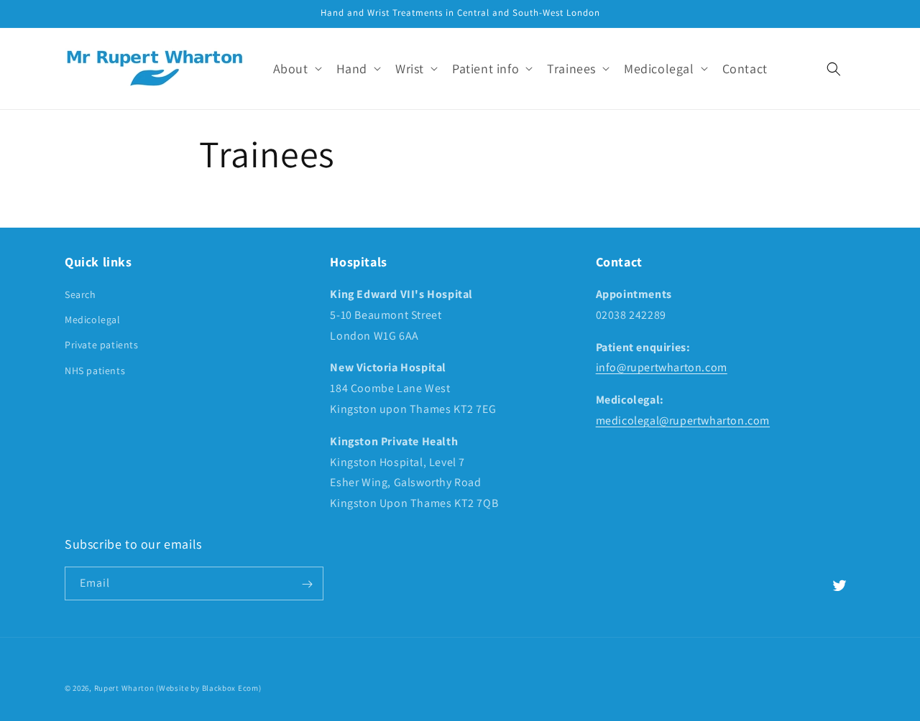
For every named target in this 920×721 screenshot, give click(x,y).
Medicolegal (93, 319)
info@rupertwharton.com (661, 368)
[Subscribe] (307, 584)
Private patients (102, 345)
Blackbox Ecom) (232, 688)
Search (80, 294)
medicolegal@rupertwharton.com (683, 420)
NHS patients (95, 370)
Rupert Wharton (124, 688)
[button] (296, 68)
